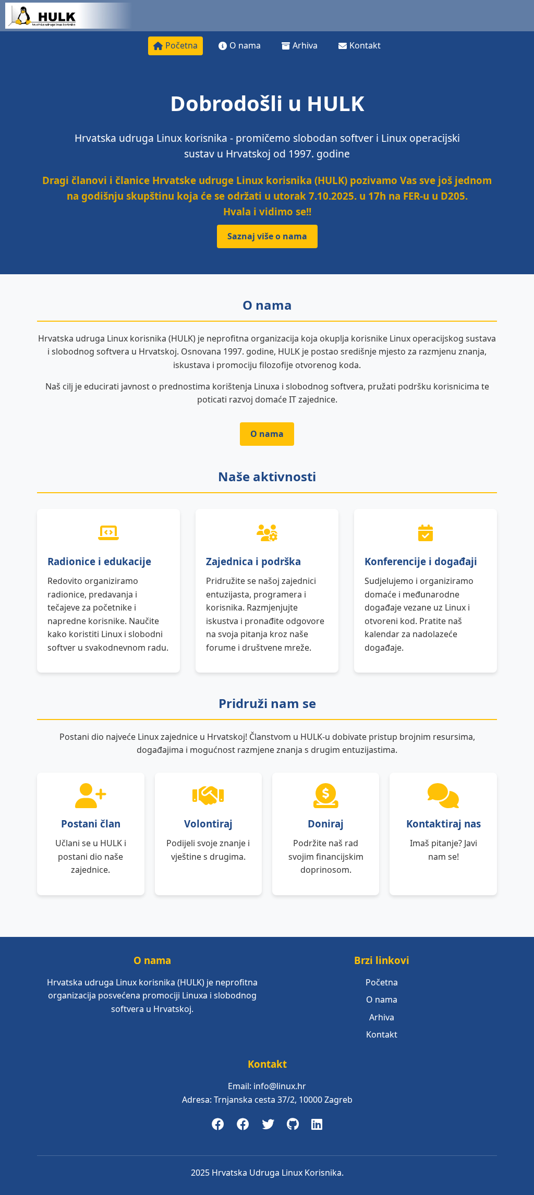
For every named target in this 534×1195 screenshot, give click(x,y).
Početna (181, 45)
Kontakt (365, 45)
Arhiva (305, 45)
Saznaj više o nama (267, 236)
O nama (245, 45)
